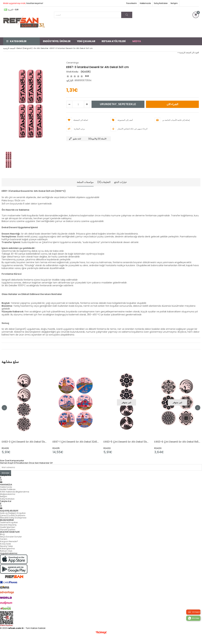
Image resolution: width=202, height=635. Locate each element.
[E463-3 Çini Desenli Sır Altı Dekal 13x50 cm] (25, 402)
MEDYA (136, 41)
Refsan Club (6, 550)
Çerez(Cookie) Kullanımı (12, 515)
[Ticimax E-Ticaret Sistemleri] (101, 632)
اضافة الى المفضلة (24, 410)
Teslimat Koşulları (9, 522)
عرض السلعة (36, 410)
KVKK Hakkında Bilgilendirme (14, 491)
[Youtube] (1, 482)
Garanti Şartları (7, 529)
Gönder (5, 472)
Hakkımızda (145, 3)
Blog (2, 534)
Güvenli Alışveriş (8, 524)
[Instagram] (1, 479)
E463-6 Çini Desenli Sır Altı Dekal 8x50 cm (177, 441)
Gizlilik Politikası (7, 489)
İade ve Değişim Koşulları (13, 513)
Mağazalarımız (7, 494)
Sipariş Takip (6, 546)
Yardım (3, 539)
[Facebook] (0, 477)
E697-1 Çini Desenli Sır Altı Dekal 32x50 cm (76, 441)
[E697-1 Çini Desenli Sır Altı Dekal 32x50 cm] (76, 402)
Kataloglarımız (7, 548)
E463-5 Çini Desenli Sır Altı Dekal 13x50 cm (127, 441)
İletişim (174, 3)
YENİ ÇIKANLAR (86, 41)
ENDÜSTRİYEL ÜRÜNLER (57, 41)
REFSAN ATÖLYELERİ (114, 41)
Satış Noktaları (161, 3)
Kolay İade (5, 543)
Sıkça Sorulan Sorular (11, 536)
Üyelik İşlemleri (7, 527)
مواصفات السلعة (85, 182)
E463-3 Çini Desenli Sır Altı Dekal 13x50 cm (25, 441)
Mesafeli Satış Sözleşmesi (13, 517)
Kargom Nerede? (9, 541)
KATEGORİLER (18, 41)
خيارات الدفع (120, 182)
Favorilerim (131, 3)
